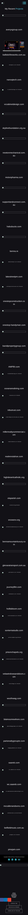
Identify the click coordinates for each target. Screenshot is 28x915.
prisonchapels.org (14, 652)
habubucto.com (14, 226)
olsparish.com (14, 498)
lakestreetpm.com (14, 276)
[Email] (19, 860)
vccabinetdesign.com (14, 104)
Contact (14, 897)
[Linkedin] (12, 860)
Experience (14, 895)
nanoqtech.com (14, 80)
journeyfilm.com (14, 587)
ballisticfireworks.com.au (14, 55)
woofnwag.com (14, 698)
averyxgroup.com (14, 29)
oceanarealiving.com (14, 388)
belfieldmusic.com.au (14, 828)
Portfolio (14, 894)
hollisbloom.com (14, 609)
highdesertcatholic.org (14, 477)
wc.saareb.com (14, 784)
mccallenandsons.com (14, 806)
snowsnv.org (14, 520)
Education (14, 896)
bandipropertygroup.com (14, 346)
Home (14, 893)
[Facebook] (9, 860)
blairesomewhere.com (14, 719)
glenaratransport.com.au (14, 565)
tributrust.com (14, 410)
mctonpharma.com (14, 177)
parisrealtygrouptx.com (14, 741)
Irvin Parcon (12, 856)
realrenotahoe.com (14, 456)
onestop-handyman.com (14, 325)
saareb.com (14, 763)
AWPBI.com (14, 367)
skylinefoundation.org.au (14, 128)
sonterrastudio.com (14, 630)
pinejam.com (14, 849)
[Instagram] (16, 860)
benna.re (14, 251)
